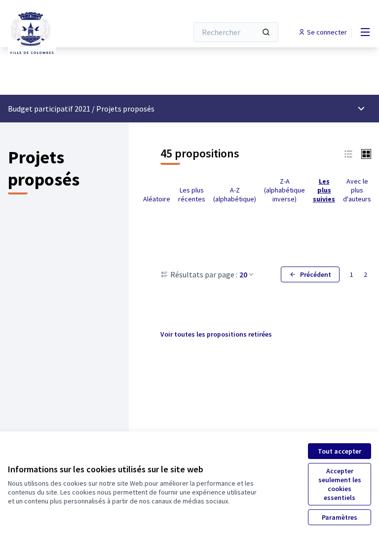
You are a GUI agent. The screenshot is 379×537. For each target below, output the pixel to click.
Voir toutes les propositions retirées (216, 334)
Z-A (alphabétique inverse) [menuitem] (284, 190)
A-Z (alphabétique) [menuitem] (234, 194)
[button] (348, 153)
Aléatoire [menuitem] (156, 198)
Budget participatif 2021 (49, 109)
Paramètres (339, 517)
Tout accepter (339, 451)
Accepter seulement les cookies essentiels (339, 484)
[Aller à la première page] (73, 32)
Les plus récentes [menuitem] (191, 194)
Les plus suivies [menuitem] (324, 190)
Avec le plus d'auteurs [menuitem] (357, 190)
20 (243, 274)
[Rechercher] (266, 32)
